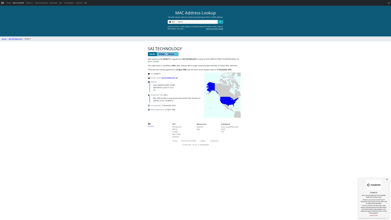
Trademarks (214, 141)
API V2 (174, 129)
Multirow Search (41, 3)
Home (8, 3)
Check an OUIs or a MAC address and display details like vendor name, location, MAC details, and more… (195, 28)
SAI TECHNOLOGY (15, 39)
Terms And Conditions (188, 141)
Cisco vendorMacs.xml (229, 127)
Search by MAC (18, 3)
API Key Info (177, 127)
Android (79, 3)
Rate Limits (176, 134)
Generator (53, 3)
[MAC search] (220, 22)
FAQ (85, 3)
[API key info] (388, 3)
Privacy (175, 141)
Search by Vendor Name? (214, 29)
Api (60, 3)
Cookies (202, 141)
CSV (222, 132)
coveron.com (374, 215)
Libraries (175, 137)
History (172, 54)
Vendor (152, 54)
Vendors (29, 3)
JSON (223, 129)
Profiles (175, 132)
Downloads (68, 3)
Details (162, 54)
